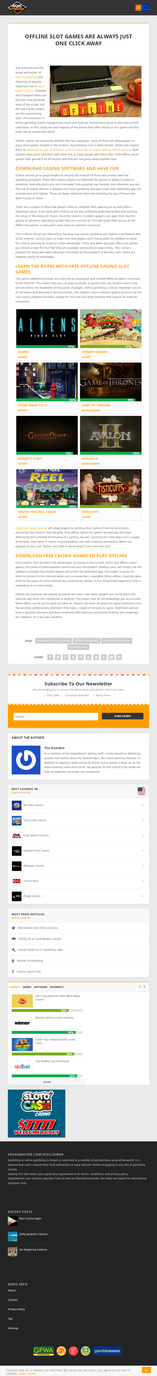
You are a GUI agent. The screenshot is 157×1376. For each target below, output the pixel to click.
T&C (10, 1319)
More (47, 1082)
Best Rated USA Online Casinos (38, 928)
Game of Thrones (96, 405)
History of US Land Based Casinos (39, 939)
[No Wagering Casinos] (12, 1252)
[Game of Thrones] (110, 381)
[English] (145, 7)
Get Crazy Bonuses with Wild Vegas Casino (57, 997)
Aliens (23, 352)
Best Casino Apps (30, 1218)
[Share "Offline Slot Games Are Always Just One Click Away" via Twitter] (58, 657)
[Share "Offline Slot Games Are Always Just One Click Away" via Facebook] (50, 657)
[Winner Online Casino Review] (22, 1022)
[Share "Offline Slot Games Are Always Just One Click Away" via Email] (111, 657)
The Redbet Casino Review (52, 1061)
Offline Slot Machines (116, 640)
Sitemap (13, 1328)
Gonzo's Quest (30, 458)
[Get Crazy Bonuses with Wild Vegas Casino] (22, 1001)
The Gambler (54, 748)
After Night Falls (32, 405)
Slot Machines (78, 647)
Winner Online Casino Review (54, 1017)
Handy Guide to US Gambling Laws (40, 949)
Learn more (27, 1373)
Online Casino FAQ (29, 971)
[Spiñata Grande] (110, 328)
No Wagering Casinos (33, 1249)
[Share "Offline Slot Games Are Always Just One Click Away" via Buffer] (96, 657)
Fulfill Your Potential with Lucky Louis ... (55, 1041)
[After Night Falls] (47, 381)
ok (146, 1370)
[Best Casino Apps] (12, 1221)
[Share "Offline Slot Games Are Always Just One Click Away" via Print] (119, 657)
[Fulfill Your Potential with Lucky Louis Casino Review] (22, 1044)
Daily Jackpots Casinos (33, 1234)
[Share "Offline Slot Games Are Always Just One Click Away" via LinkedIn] (88, 657)
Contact (13, 1300)
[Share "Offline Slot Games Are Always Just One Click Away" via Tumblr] (73, 657)
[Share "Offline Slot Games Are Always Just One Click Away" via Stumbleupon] (104, 657)
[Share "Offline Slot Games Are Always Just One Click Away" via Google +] (65, 657)
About (12, 1290)
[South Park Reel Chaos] (47, 488)
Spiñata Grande (95, 352)
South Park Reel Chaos (37, 512)
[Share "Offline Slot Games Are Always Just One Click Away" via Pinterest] (81, 657)
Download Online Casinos (53, 640)
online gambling (26, 77)
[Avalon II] (110, 435)
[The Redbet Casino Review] (22, 1066)
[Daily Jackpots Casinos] (12, 1236)
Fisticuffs (90, 512)
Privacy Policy (16, 1309)
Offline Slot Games (86, 640)
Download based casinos (32, 528)
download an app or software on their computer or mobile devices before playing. (79, 150)
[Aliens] (47, 328)
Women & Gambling (30, 960)
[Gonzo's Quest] (47, 435)
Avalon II (90, 458)
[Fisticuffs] (110, 488)
